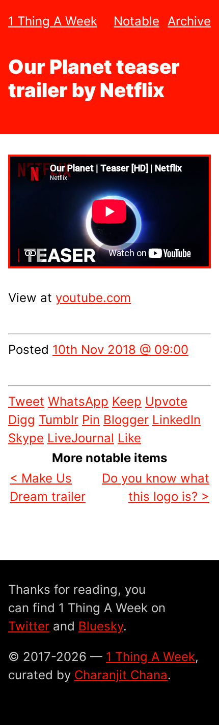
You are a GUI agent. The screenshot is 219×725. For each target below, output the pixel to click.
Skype (26, 438)
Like (129, 438)
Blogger (126, 419)
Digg (21, 419)
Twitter (28, 626)
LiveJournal (80, 438)
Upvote (166, 401)
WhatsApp (78, 401)
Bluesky (100, 626)
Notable (136, 21)
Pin (91, 419)
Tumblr (58, 419)
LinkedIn (176, 419)
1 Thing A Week (52, 21)
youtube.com (93, 297)
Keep (127, 401)
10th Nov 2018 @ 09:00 (120, 349)
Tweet (26, 401)
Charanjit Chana (121, 675)
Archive (189, 21)
